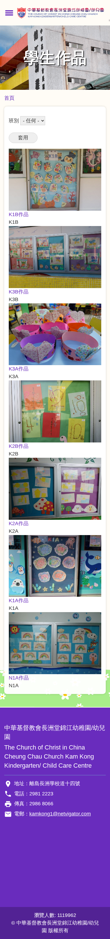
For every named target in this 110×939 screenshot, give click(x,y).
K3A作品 (18, 369)
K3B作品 (18, 292)
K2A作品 (18, 523)
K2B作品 (18, 446)
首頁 (9, 98)
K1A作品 (18, 600)
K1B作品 (18, 214)
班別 (14, 121)
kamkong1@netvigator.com (60, 814)
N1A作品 (19, 678)
